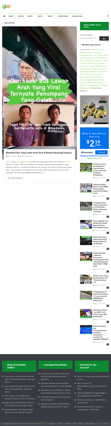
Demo (82, 61)
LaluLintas (97, 52)
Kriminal (105, 61)
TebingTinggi (98, 80)
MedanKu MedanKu (25, 156)
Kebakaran (103, 72)
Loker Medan (63, 16)
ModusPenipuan (101, 66)
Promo (87, 74)
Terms (99, 424)
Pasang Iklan (77, 16)
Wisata (99, 74)
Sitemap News (90, 424)
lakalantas (93, 72)
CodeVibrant (42, 424)
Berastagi (67, 162)
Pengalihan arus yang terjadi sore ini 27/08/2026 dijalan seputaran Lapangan (100, 207)
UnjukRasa (90, 61)
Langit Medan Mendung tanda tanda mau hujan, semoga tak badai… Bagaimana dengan (20, 389)
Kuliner (92, 58)
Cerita (40, 16)
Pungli (91, 66)
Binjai (91, 77)
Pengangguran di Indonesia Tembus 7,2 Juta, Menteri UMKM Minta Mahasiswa (100, 296)
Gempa (94, 69)
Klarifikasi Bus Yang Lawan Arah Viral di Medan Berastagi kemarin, (39, 152)
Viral (93, 74)
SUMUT (50, 16)
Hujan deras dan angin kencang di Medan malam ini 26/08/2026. (100, 240)
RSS (74, 424)
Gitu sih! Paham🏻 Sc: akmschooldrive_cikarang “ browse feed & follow (92, 386)
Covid (100, 55)
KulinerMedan (101, 58)
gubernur (83, 85)
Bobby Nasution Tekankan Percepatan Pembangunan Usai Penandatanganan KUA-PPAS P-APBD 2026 (100, 259)
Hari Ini (21, 16)
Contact (106, 424)
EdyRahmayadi (94, 85)
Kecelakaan (84, 72)
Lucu (94, 55)
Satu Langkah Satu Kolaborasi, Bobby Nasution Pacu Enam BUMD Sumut (101, 224)
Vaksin (106, 55)
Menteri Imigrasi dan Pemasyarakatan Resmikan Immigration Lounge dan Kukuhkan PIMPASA (100, 332)
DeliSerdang (91, 83)
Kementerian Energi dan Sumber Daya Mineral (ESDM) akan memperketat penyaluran (55, 376)
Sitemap (80, 424)
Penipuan (83, 66)
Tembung (97, 77)
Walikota (104, 85)
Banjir (88, 69)
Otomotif (84, 58)
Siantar (82, 83)
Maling (83, 63)
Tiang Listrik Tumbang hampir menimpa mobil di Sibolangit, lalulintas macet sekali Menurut (20, 379)
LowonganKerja (85, 55)
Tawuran (102, 69)
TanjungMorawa (86, 80)
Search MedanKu (86, 35)
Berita (29, 16)
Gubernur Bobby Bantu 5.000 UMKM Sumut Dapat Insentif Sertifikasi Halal (100, 189)
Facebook (68, 424)
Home (11, 16)
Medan (8, 162)
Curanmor (100, 63)
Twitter (60, 424)
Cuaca (82, 69)
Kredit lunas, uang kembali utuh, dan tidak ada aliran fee (100, 279)
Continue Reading (16, 178)
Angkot (97, 61)
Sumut (89, 52)
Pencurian (91, 63)
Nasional (101, 83)
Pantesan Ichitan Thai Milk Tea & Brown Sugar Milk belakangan (100, 313)
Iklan (81, 74)
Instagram (52, 424)
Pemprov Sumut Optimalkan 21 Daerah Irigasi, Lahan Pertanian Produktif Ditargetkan (99, 169)
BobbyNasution (85, 88)
